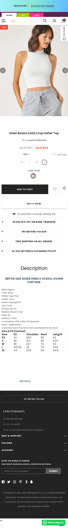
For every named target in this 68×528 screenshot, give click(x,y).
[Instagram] (14, 482)
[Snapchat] (31, 482)
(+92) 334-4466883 (12, 424)
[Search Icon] (45, 21)
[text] (34, 308)
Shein (36, 15)
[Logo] (13, 21)
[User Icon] (54, 21)
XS (22, 162)
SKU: (24, 140)
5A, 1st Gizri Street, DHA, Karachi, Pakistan (25, 430)
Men (23, 15)
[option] (34, 70)
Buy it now (34, 203)
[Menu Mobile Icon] (3, 21)
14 (18, 214)
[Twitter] (8, 482)
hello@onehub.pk (14, 418)
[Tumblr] (25, 482)
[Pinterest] (20, 482)
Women (9, 15)
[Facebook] (3, 482)
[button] (64, 33)
